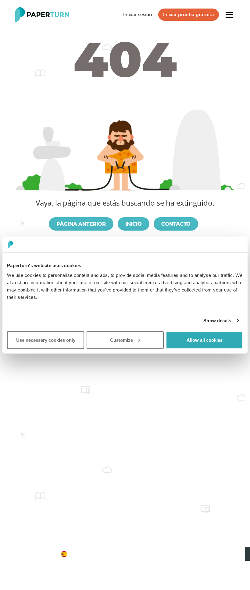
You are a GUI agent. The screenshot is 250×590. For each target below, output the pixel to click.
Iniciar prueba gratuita (188, 14)
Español (49, 554)
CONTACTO (176, 224)
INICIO (133, 224)
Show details (217, 320)
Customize (121, 339)
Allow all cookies (205, 339)
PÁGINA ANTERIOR (81, 224)
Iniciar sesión (137, 14)
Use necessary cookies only (45, 339)
